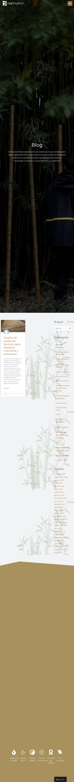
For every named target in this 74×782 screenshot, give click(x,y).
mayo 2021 (58, 531)
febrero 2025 (59, 486)
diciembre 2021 (60, 516)
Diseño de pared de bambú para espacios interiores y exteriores (12, 346)
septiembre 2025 (61, 477)
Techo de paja (62, 455)
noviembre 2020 (61, 537)
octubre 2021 (59, 522)
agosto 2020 (59, 540)
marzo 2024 (59, 492)
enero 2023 (58, 507)
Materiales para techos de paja (63, 448)
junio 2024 (58, 489)
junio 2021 (58, 528)
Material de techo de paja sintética (62, 435)
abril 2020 (58, 553)
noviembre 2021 (60, 519)
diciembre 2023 (60, 498)
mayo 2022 (58, 510)
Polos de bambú (62, 381)
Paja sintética (62, 427)
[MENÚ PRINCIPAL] (70, 3)
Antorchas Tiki (61, 460)
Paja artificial (62, 359)
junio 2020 (58, 546)
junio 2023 (58, 501)
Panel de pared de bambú (62, 397)
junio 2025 (58, 483)
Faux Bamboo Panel (61, 409)
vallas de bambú (59, 365)
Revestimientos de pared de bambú (62, 388)
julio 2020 (58, 543)
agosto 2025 (59, 480)
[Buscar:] (63, 328)
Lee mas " (6, 388)
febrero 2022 (59, 513)
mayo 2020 (58, 549)
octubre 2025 (59, 474)
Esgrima (58, 414)
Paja (57, 443)
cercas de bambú (63, 372)
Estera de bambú (62, 376)
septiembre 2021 (61, 525)
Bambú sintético (60, 420)
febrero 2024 (59, 495)
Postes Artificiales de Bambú (62, 353)
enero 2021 (58, 534)
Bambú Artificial (60, 345)
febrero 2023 (59, 504)
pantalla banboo (61, 403)
